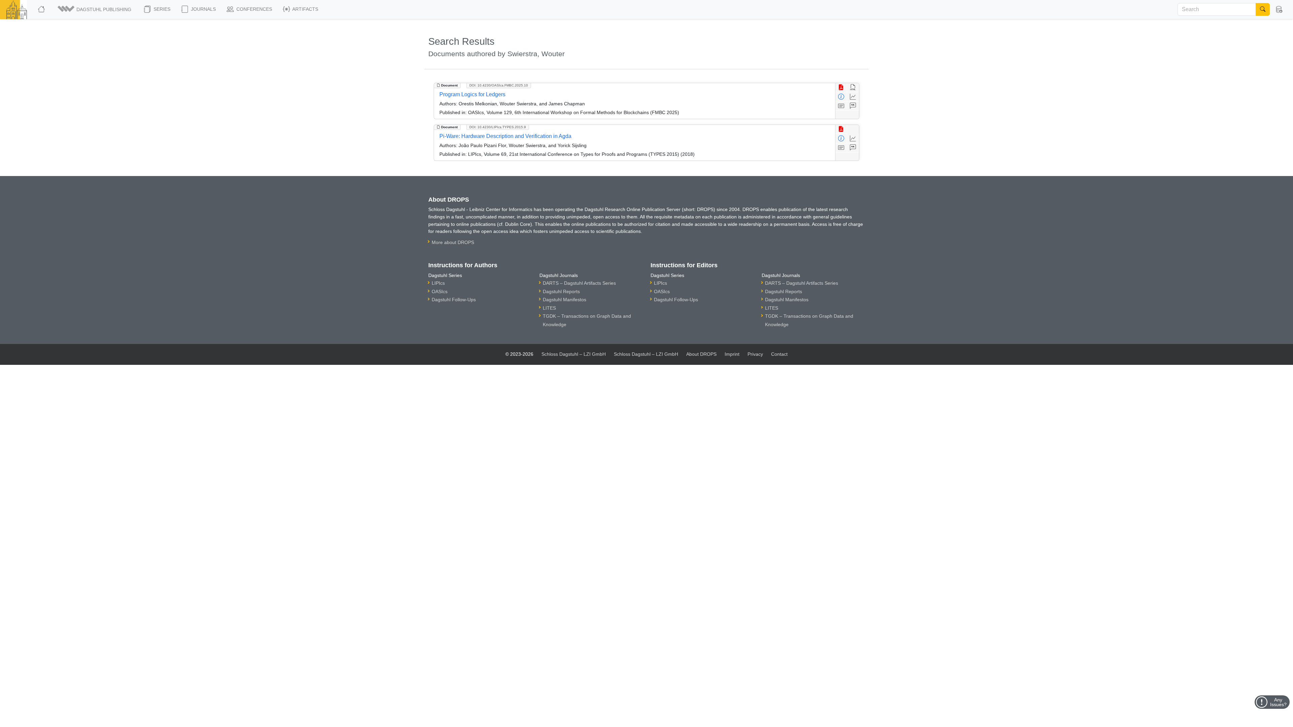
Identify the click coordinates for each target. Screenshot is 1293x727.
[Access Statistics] (853, 96)
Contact (779, 354)
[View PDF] (841, 87)
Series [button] (161, 9)
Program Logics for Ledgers (472, 94)
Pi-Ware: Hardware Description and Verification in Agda (505, 136)
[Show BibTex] (853, 106)
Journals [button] (203, 9)
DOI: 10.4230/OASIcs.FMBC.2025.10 (498, 85)
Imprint (732, 354)
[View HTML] (853, 87)
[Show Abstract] (841, 106)
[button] (95, 9)
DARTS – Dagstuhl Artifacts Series (579, 283)
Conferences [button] (253, 9)
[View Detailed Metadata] (841, 96)
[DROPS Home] (42, 9)
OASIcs (439, 291)
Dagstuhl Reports (561, 291)
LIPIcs (438, 283)
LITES (549, 308)
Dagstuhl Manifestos (564, 299)
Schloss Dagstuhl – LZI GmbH (573, 354)
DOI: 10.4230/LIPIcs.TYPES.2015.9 (497, 127)
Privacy (755, 354)
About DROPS (701, 354)
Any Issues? (1278, 702)
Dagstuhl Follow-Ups (454, 299)
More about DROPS (453, 242)
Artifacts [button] (304, 9)
